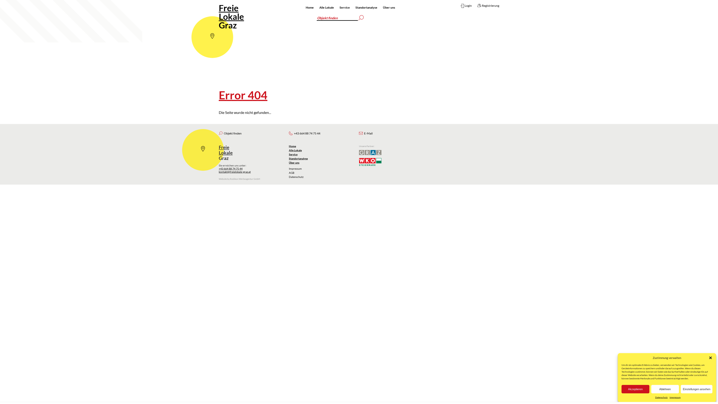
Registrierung (490, 5)
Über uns (389, 7)
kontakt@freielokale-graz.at (235, 171)
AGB (291, 172)
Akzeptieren (635, 389)
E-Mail (368, 133)
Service (345, 7)
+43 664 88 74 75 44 (231, 168)
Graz (231, 16)
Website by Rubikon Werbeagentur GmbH (239, 178)
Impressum (675, 397)
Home (310, 7)
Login (468, 5)
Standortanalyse (366, 7)
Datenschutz (661, 397)
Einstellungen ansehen (696, 389)
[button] (710, 358)
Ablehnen (665, 389)
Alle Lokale (326, 7)
